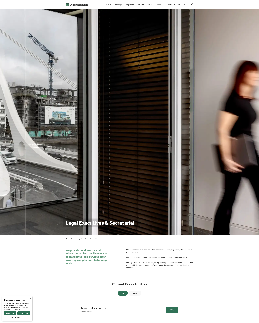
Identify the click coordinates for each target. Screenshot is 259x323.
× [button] (30, 298)
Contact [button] (170, 5)
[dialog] (17, 308)
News (150, 5)
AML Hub (181, 5)
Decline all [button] (24, 313)
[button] (17, 317)
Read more (18, 309)
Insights (141, 5)
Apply (172, 310)
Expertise (130, 5)
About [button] (107, 5)
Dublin (135, 293)
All (123, 293)
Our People (118, 5)
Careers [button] (159, 5)
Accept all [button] (10, 313)
